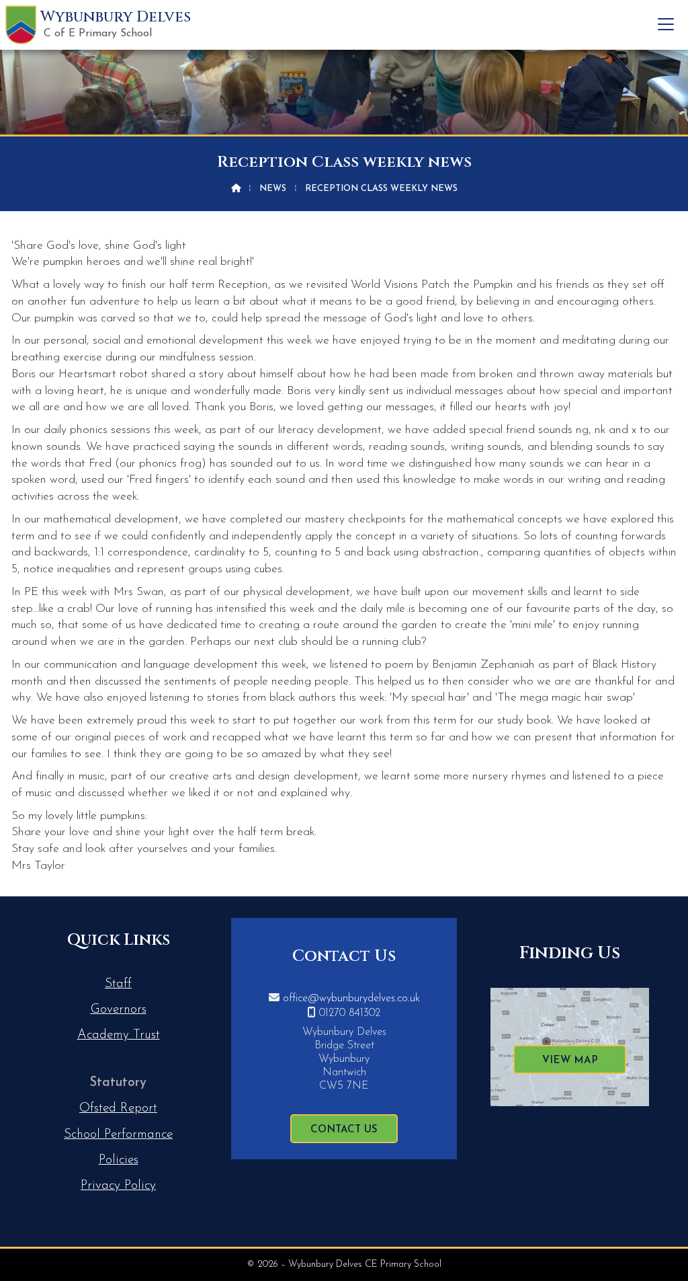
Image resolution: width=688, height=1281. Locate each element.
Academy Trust (118, 1035)
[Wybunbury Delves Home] (20, 25)
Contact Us (344, 1130)
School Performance (118, 1134)
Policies (118, 1160)
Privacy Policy (118, 1185)
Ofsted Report (118, 1108)
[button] (665, 24)
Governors (118, 1009)
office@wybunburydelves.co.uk (351, 998)
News (272, 188)
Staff (118, 984)
